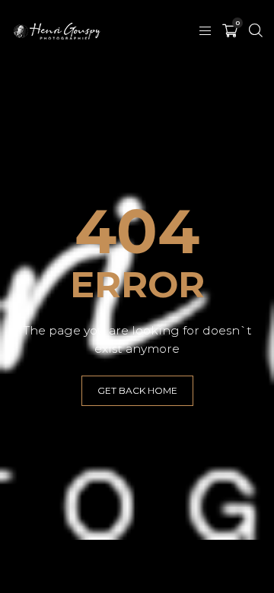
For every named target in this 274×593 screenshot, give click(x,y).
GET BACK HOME (137, 390)
